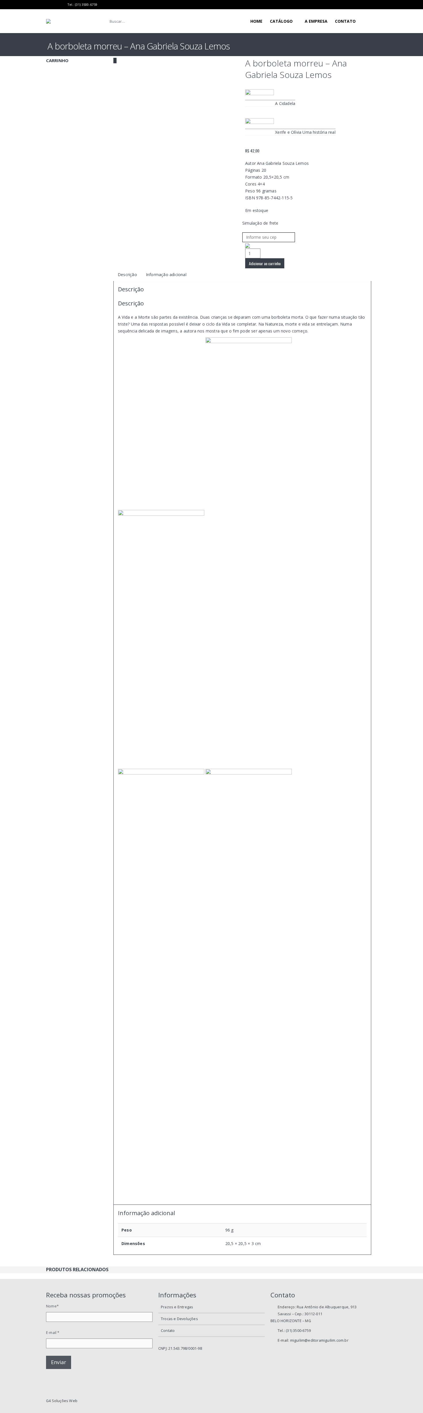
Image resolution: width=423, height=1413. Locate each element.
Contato (345, 21)
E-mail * (53, 1332)
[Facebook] (48, 5)
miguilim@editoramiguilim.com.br (319, 1340)
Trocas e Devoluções (179, 1318)
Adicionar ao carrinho (265, 263)
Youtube (362, 1401)
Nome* (52, 1306)
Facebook (352, 1401)
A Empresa (316, 21)
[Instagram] (62, 5)
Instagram (372, 1401)
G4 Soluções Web (61, 1400)
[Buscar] (197, 21)
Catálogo (281, 21)
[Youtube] (55, 5)
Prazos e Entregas (177, 1307)
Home (256, 21)
